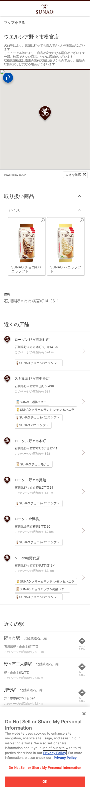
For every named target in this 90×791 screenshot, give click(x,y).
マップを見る (14, 22)
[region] (45, 749)
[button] (45, 196)
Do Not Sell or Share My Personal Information (45, 768)
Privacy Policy (54, 753)
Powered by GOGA (15, 174)
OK (44, 782)
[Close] (84, 713)
